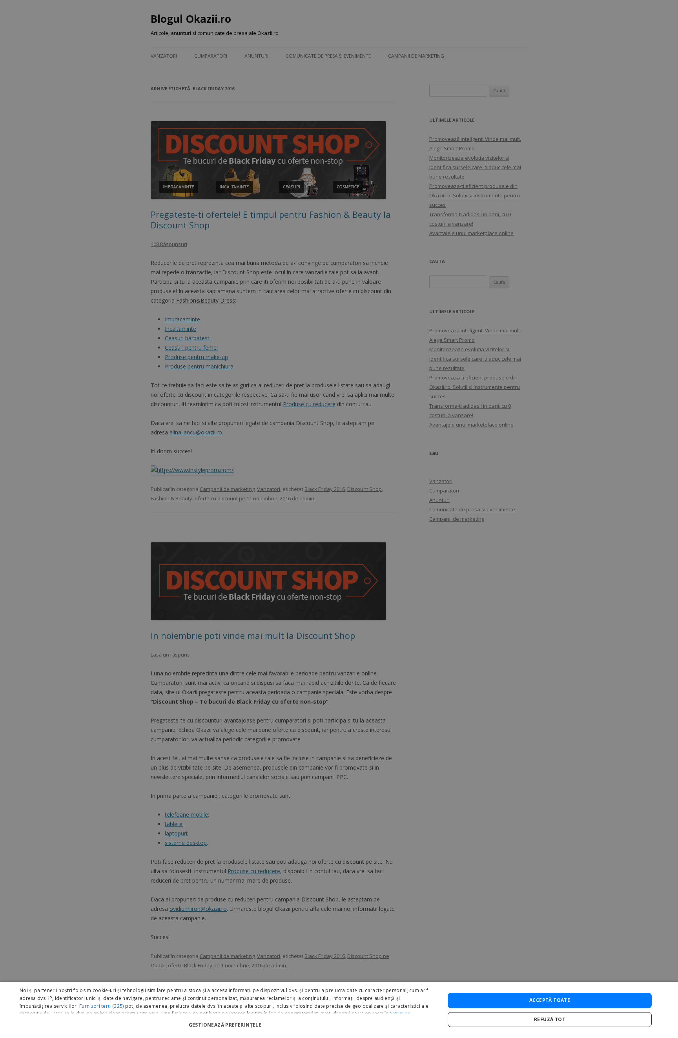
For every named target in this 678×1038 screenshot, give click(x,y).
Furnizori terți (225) (101, 1006)
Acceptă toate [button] (549, 1000)
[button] (226, 1021)
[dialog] (339, 1010)
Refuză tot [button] (549, 1019)
